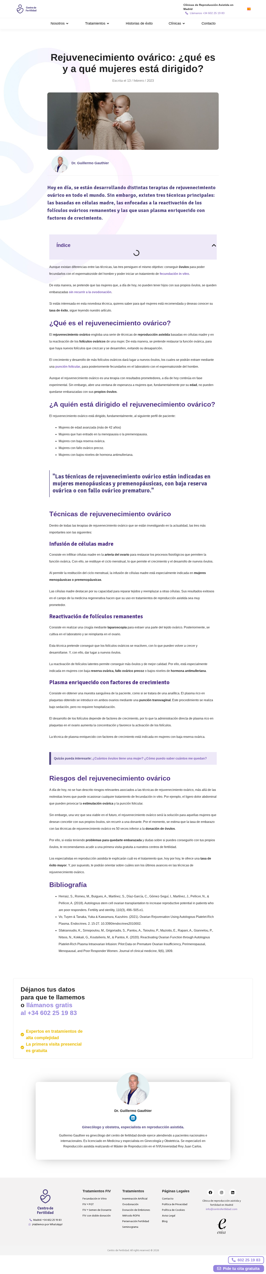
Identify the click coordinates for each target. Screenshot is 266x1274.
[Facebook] (210, 1192)
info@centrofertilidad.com (221, 1209)
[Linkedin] (133, 1117)
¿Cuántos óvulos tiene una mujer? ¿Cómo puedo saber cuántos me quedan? (149, 758)
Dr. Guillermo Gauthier (90, 163)
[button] (60, 23)
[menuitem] (248, 9)
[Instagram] (221, 1192)
